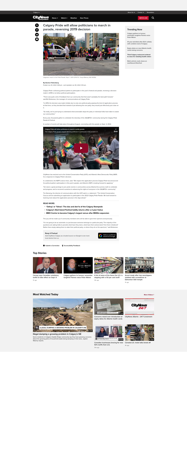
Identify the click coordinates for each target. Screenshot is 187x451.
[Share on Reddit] (37, 34)
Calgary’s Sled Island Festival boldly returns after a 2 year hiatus (74, 210)
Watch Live (143, 18)
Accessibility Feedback (72, 246)
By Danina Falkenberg (51, 83)
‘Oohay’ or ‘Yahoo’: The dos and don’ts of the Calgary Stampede (74, 207)
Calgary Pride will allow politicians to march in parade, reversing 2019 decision (76, 27)
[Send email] (37, 39)
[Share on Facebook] (37, 30)
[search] (153, 18)
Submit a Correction (52, 246)
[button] (131, 12)
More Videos (148, 295)
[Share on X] (37, 25)
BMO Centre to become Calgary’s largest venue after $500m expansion (77, 213)
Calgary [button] (35, 12)
